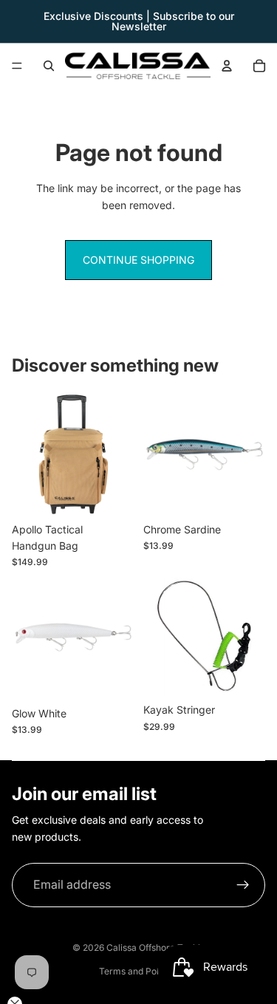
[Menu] (17, 66)
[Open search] (49, 65)
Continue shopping (138, 259)
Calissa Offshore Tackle (155, 947)
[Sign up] (243, 885)
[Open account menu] (227, 65)
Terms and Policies (138, 971)
